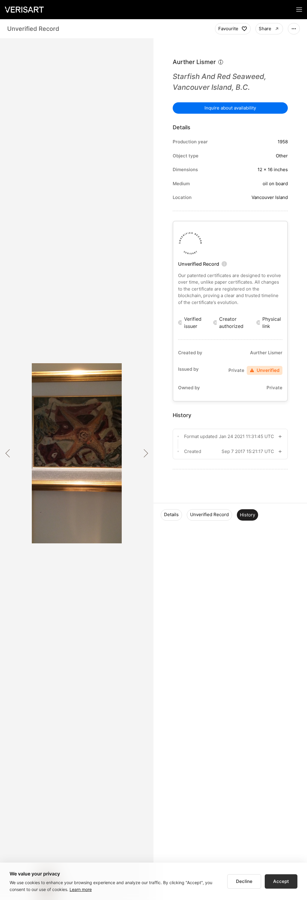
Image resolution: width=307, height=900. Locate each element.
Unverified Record (209, 514)
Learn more (81, 889)
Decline (244, 881)
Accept (281, 881)
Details (171, 514)
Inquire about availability (230, 108)
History (247, 515)
